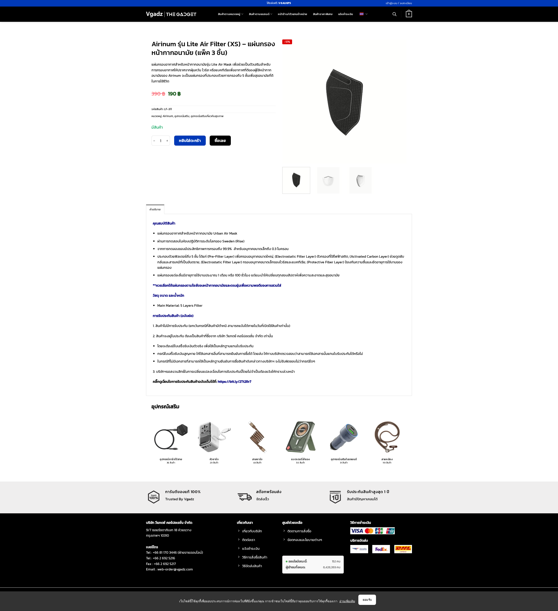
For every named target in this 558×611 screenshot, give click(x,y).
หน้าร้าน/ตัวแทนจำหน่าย (292, 14)
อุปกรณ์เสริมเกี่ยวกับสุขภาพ (207, 116)
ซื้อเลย (220, 140)
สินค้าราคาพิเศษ (323, 14)
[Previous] (290, 101)
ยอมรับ (367, 599)
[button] (399, 3)
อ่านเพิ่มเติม (347, 601)
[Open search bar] (394, 14)
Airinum (168, 116)
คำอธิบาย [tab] (155, 209)
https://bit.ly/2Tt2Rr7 (234, 381)
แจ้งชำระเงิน (345, 14)
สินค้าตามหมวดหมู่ (229, 14)
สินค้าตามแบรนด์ (259, 14)
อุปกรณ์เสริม (181, 116)
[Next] (398, 101)
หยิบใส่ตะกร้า (190, 140)
